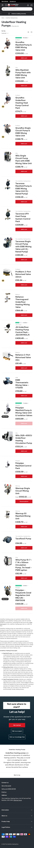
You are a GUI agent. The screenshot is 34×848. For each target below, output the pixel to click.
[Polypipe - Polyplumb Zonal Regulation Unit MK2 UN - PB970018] (8, 591)
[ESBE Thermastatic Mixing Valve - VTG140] (8, 381)
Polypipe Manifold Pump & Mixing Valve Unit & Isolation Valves (23, 411)
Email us (4, 792)
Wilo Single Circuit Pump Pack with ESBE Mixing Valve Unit (23, 159)
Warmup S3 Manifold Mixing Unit (23, 516)
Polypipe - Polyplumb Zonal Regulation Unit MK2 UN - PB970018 (23, 595)
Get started (17, 725)
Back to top (17, 775)
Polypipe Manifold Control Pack (23, 466)
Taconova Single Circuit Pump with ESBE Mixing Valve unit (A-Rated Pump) (23, 246)
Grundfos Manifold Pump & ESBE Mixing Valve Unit (23, 46)
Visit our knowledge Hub (17, 737)
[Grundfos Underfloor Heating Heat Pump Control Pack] (8, 99)
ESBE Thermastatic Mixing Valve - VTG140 (22, 384)
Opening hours (17, 800)
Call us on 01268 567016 (9, 789)
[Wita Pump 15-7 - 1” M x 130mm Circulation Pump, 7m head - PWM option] (8, 561)
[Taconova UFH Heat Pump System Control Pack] (8, 215)
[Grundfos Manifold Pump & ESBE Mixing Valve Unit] (8, 43)
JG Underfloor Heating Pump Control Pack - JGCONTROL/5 (22, 331)
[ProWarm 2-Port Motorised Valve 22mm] (8, 273)
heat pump (3, 624)
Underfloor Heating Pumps (12, 18)
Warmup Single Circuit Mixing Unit (22, 491)
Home (3, 18)
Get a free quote (6, 786)
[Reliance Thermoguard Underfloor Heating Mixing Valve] (8, 298)
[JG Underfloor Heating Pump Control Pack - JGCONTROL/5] (8, 328)
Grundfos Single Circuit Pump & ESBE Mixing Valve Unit (23, 132)
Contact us (13, 1)
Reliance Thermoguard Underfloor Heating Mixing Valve (22, 302)
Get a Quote (5, 1)
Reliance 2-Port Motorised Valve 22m (23, 357)
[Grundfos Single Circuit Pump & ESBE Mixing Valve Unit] (8, 129)
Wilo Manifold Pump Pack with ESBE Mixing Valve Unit (23, 74)
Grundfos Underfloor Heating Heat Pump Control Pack (22, 102)
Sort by (3, 31)
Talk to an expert (17, 731)
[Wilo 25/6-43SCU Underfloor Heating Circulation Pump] (8, 436)
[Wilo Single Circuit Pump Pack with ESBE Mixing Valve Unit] (8, 157)
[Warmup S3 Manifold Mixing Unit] (8, 514)
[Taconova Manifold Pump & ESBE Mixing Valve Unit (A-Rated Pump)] (8, 184)
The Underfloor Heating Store (11, 844)
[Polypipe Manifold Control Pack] (8, 464)
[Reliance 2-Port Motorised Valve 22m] (8, 356)
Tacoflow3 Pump (23, 538)
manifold (2, 620)
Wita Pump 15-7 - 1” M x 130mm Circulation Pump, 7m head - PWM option (23, 565)
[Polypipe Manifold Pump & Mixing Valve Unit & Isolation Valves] (8, 409)
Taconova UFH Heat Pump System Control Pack (22, 217)
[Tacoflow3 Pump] (8, 540)
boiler (30, 622)
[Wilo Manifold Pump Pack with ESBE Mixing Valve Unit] (8, 71)
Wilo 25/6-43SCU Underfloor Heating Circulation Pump (23, 439)
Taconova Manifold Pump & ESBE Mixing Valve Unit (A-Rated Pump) (23, 188)
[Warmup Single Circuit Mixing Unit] (8, 489)
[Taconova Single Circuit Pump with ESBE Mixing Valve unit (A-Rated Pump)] (8, 242)
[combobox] (17, 9)
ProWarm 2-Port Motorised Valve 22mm (23, 274)
